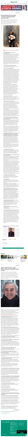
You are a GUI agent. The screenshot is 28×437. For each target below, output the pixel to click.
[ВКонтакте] (1, 25)
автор (1, 264)
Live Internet (19, 434)
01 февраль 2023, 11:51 (17, 12)
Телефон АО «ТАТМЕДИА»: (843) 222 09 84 (21, 425)
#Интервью (18, 11)
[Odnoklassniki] (5, 422)
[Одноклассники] (1, 28)
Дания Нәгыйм (2, 11)
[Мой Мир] (1, 31)
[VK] (2, 422)
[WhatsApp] (1, 30)
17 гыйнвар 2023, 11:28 (17, 265)
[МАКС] (8, 422)
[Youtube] (7, 422)
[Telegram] (1, 27)
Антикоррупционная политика (20, 424)
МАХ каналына (13, 411)
